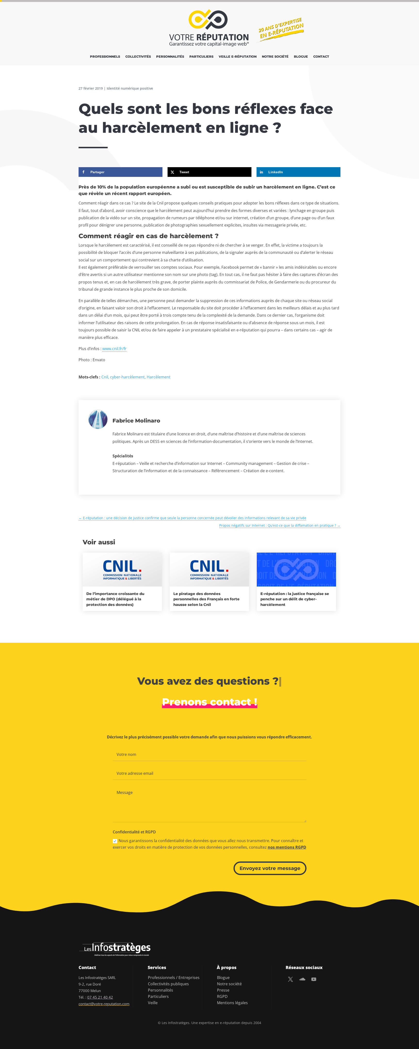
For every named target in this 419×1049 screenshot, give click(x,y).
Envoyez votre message (270, 868)
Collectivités (138, 56)
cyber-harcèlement (127, 377)
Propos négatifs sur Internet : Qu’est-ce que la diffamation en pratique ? (279, 525)
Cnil (104, 377)
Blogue (301, 56)
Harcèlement (158, 377)
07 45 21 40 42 (100, 997)
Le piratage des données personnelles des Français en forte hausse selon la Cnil (206, 599)
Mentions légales (232, 1002)
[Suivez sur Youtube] (314, 979)
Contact (321, 56)
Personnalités (170, 56)
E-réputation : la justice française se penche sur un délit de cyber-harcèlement (294, 599)
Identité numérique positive (130, 88)
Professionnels (105, 56)
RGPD (222, 996)
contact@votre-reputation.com (104, 1003)
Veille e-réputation (238, 56)
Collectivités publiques (168, 983)
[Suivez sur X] (290, 979)
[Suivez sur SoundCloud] (302, 979)
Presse (223, 990)
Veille (153, 1002)
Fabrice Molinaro (136, 420)
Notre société (275, 56)
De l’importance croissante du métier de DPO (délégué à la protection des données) (115, 599)
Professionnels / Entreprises (174, 977)
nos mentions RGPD (287, 847)
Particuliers (201, 56)
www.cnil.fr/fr (114, 348)
